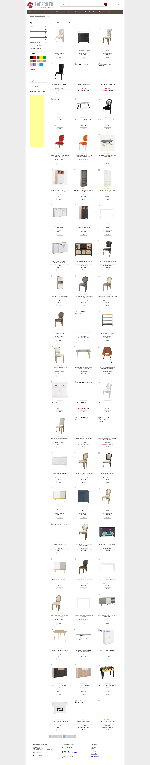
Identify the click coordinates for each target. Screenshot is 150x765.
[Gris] (44, 61)
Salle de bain (78, 11)
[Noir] (31, 57)
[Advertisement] (37, 121)
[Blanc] (44, 64)
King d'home (33, 81)
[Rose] (31, 64)
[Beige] (41, 61)
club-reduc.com (95, 756)
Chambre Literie (60, 11)
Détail (60, 57)
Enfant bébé (101, 11)
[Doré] (38, 61)
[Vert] (44, 57)
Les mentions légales (68, 756)
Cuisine (70, 11)
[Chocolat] (38, 57)
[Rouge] (34, 57)
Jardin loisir (110, 11)
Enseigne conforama (67, 749)
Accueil (32, 16)
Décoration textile (90, 11)
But (31, 75)
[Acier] (38, 64)
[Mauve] (34, 64)
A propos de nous (67, 758)
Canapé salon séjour (34, 11)
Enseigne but (65, 751)
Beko (31, 73)
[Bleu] (41, 64)
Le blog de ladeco (67, 747)
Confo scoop (33, 77)
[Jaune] (41, 57)
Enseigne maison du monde (69, 752)
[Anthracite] (34, 61)
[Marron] (31, 61)
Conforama (33, 79)
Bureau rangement (48, 11)
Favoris (118, 5)
